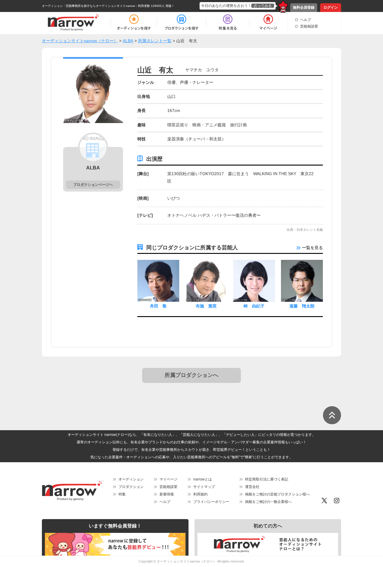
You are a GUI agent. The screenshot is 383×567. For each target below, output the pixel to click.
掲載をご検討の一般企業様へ (268, 502)
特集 (122, 494)
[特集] (227, 22)
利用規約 (200, 494)
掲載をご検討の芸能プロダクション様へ (277, 494)
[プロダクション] (181, 22)
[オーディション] (134, 22)
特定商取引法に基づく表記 (266, 479)
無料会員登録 (303, 7)
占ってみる (263, 6)
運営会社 (252, 487)
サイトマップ (204, 487)
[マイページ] (268, 22)
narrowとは (202, 479)
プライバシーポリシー (211, 502)
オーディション (131, 479)
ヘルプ (305, 20)
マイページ (168, 479)
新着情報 (166, 494)
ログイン (330, 7)
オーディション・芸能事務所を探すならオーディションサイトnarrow (88, 5)
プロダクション (131, 487)
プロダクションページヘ (93, 185)
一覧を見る (312, 247)
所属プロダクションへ (191, 375)
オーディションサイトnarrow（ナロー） (186, 561)
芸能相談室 (309, 26)
